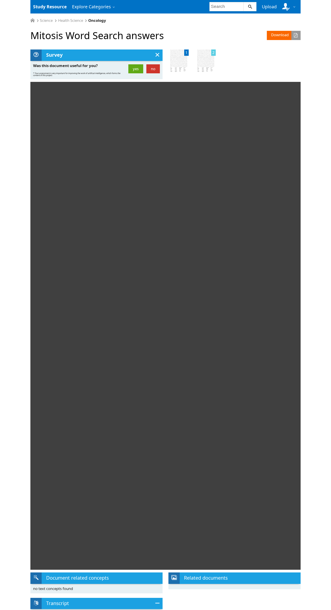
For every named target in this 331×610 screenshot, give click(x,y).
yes (136, 68)
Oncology (97, 20)
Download (280, 34)
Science (46, 20)
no (153, 68)
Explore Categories (91, 7)
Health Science (70, 20)
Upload (269, 7)
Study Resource (50, 7)
